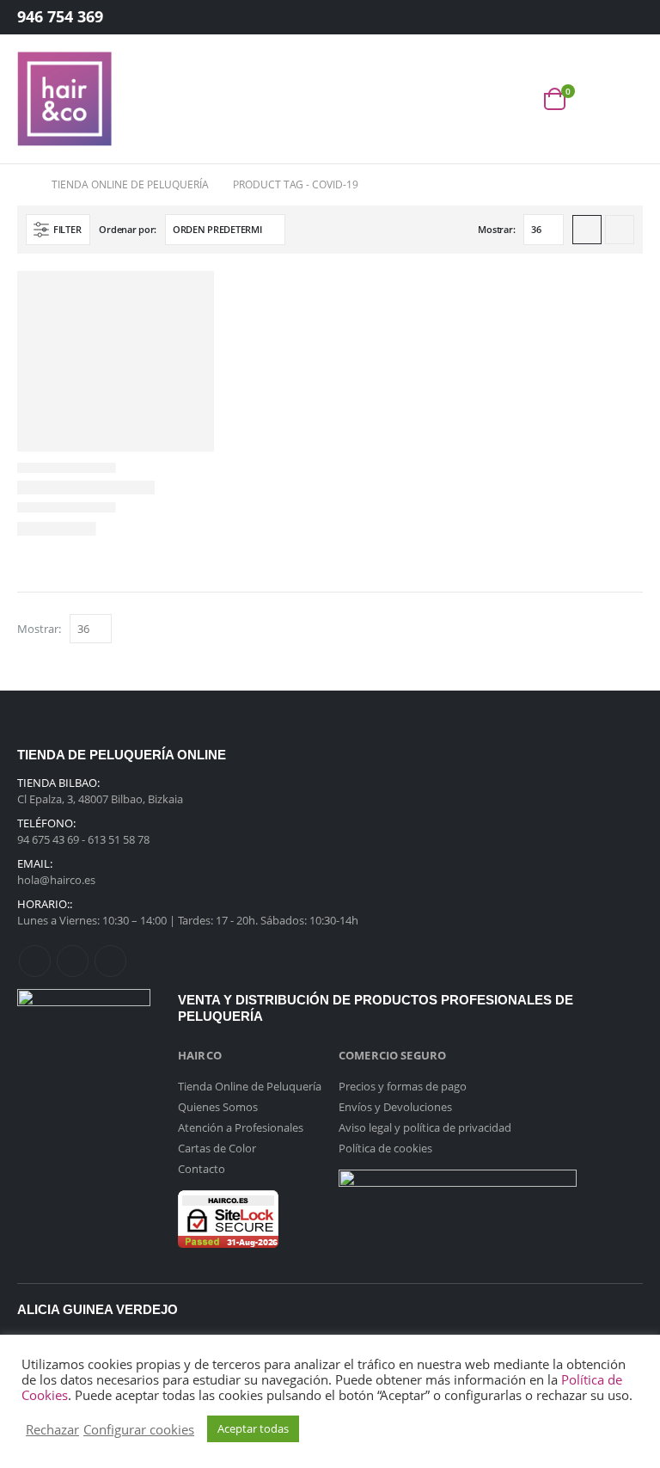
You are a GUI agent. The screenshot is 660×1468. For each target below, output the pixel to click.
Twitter (73, 961)
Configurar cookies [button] (138, 1429)
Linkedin (110, 961)
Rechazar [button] (52, 1429)
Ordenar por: (127, 229)
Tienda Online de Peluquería (249, 1086)
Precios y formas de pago (403, 1086)
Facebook (35, 961)
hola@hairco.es (56, 880)
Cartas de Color (217, 1148)
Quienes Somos (218, 1107)
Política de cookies (385, 1148)
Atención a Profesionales (240, 1127)
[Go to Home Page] (22, 185)
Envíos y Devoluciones (395, 1107)
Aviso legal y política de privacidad (425, 1127)
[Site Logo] (64, 99)
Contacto (201, 1168)
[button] (516, 99)
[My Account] (616, 17)
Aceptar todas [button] (253, 1428)
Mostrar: (496, 229)
